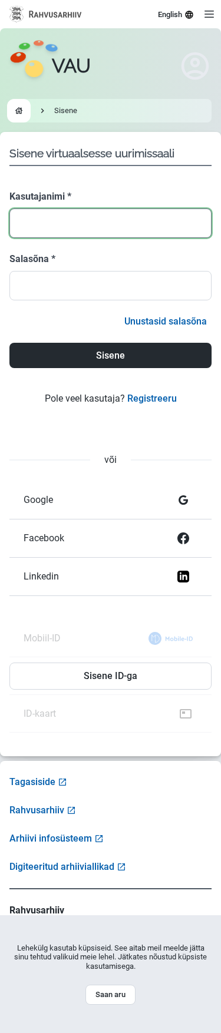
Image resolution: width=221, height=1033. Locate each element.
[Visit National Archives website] (45, 14)
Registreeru (152, 398)
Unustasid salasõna (165, 321)
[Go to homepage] (19, 110)
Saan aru (110, 994)
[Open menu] (209, 14)
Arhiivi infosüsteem (50, 838)
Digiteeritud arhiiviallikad (61, 866)
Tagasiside (32, 781)
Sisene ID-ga (110, 675)
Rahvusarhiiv (36, 810)
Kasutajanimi (40, 196)
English (170, 14)
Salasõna (32, 258)
